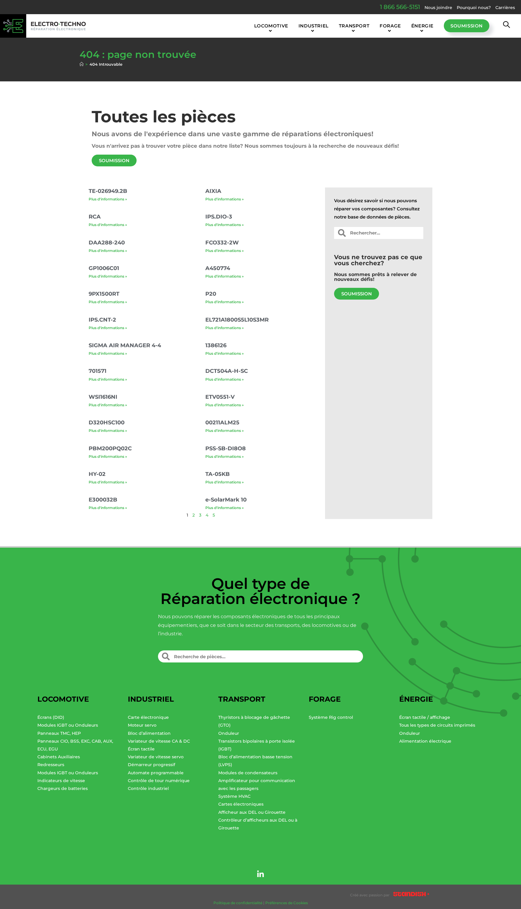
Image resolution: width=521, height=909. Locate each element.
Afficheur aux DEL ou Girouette (252, 812)
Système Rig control (331, 717)
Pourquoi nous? (474, 7)
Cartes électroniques (241, 804)
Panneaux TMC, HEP (59, 733)
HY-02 (97, 474)
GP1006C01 (104, 268)
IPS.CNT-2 (102, 319)
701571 (97, 371)
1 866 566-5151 (400, 7)
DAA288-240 (107, 242)
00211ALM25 (222, 422)
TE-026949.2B (108, 191)
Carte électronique (148, 717)
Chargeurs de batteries (62, 788)
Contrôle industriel (148, 788)
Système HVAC (234, 796)
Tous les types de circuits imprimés (437, 725)
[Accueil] (82, 64)
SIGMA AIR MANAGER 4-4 (125, 345)
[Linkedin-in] (260, 874)
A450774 (217, 268)
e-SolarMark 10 (226, 499)
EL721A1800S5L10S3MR (237, 319)
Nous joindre (438, 7)
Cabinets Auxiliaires (58, 757)
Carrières (505, 7)
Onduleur (228, 733)
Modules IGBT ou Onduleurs (67, 725)
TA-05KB (217, 474)
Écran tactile (141, 749)
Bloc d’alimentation (149, 733)
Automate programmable (156, 772)
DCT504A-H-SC (226, 371)
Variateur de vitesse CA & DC (159, 741)
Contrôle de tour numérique (159, 780)
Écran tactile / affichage (424, 717)
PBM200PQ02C (110, 448)
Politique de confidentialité (237, 903)
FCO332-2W (222, 242)
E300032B (103, 499)
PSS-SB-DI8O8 (225, 448)
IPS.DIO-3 (218, 216)
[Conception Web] (411, 895)
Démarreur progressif (151, 764)
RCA (95, 216)
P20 (210, 294)
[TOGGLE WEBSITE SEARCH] (506, 26)
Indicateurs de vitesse (61, 780)
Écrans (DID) (50, 717)
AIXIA (213, 191)
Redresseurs (50, 764)
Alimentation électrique (425, 741)
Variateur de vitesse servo (156, 757)
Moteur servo (142, 725)
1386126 (215, 345)
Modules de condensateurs (247, 772)
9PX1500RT (104, 294)
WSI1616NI (103, 397)
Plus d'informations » (108, 199)
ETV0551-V (220, 397)
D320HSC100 (107, 422)
